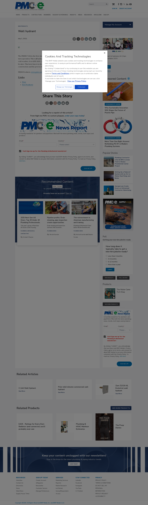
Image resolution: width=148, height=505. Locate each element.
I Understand (81, 87)
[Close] (104, 53)
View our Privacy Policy (76, 81)
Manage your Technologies (64, 87)
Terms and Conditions (60, 73)
